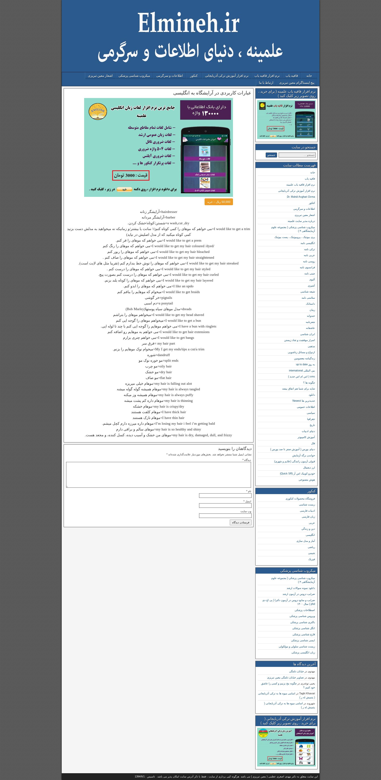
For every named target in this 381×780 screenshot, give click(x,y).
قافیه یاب (292, 76)
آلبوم (312, 279)
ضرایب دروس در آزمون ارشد (299, 594)
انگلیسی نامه (308, 243)
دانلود (312, 394)
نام (248, 491)
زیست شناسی (307, 504)
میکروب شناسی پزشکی (134, 76)
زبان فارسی (308, 516)
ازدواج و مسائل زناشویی (301, 352)
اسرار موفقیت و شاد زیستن (299, 340)
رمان (312, 309)
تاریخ (312, 425)
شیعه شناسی (307, 291)
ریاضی (311, 547)
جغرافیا (311, 419)
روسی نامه (309, 261)
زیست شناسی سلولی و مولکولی (297, 646)
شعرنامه (310, 322)
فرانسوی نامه (307, 267)
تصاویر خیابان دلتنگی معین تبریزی (285, 677)
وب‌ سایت (246, 511)
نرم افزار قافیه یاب (267, 76)
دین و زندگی (308, 528)
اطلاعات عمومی (306, 406)
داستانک (310, 303)
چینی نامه (309, 273)
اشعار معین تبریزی (100, 76)
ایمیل (247, 501)
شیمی (311, 553)
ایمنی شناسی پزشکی (303, 640)
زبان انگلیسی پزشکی (303, 652)
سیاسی (311, 412)
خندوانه (311, 315)
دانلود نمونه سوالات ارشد (301, 588)
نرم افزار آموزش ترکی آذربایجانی (226, 76)
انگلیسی (310, 534)
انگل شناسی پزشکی (303, 628)
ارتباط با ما (266, 83)
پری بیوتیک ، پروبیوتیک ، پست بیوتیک (294, 237)
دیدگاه (246, 459)
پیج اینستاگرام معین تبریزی (296, 83)
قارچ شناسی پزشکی (303, 634)
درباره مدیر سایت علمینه (301, 221)
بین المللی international (302, 370)
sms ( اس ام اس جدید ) (301, 376)
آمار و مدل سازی (305, 540)
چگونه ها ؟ (309, 382)
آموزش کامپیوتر (306, 437)
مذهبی (311, 346)
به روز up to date (305, 364)
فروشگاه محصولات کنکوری (300, 498)
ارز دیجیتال (309, 467)
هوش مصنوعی (307, 479)
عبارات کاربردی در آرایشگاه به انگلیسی (212, 93)
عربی (312, 522)
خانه (309, 76)
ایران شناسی (307, 334)
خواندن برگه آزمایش (303, 455)
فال (313, 443)
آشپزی (311, 285)
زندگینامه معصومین (304, 358)
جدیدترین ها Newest (303, 400)
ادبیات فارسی (307, 510)
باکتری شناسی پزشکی (302, 622)
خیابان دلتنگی (296, 671)
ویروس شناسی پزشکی (302, 616)
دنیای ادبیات (308, 431)
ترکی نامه (309, 249)
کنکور (194, 76)
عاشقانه (310, 327)
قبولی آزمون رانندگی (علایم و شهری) (294, 461)
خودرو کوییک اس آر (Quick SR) (297, 473)
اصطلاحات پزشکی (305, 610)
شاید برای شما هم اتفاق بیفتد (298, 388)
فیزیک (311, 559)
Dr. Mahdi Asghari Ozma (301, 196)
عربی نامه (309, 255)
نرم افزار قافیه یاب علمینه (300, 184)
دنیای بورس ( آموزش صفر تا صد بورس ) (292, 449)
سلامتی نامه (308, 297)
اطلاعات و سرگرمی (169, 76)
